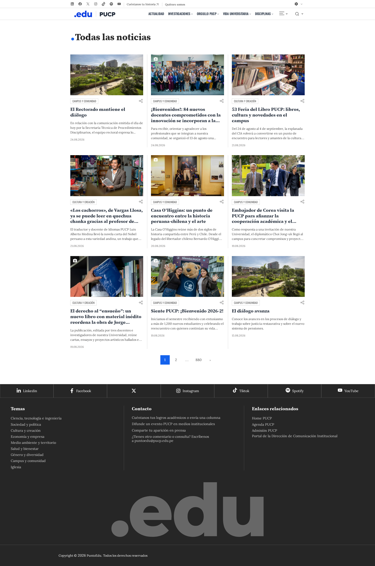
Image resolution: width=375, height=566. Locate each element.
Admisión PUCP (264, 430)
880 (199, 360)
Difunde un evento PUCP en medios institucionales (173, 424)
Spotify (298, 391)
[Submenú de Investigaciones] (192, 14)
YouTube (351, 391)
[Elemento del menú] (283, 14)
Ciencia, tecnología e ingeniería (36, 418)
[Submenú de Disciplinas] (272, 14)
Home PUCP (262, 418)
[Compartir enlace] (140, 101)
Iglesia (16, 467)
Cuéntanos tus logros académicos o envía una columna (176, 417)
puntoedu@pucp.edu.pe (154, 440)
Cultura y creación (245, 101)
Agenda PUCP (263, 424)
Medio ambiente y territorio (33, 442)
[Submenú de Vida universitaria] (250, 14)
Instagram (191, 391)
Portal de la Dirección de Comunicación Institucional (295, 436)
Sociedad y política (26, 424)
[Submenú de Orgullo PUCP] (218, 14)
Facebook (83, 391)
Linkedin (30, 391)
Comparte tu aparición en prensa (159, 430)
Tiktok (244, 391)
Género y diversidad (27, 454)
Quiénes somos (175, 4)
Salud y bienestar (25, 448)
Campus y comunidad (84, 101)
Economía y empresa (27, 436)
